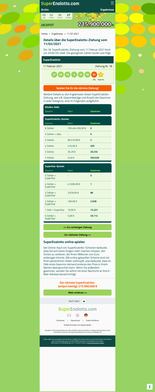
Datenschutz (75, 320)
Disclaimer (60, 320)
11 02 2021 (73, 33)
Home (44, 33)
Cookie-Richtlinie (92, 320)
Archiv (45, 10)
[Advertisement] (77, 370)
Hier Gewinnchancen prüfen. (95, 343)
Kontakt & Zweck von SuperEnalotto (77, 324)
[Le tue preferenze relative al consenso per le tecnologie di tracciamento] (150, 387)
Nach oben (74, 301)
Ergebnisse (107, 10)
